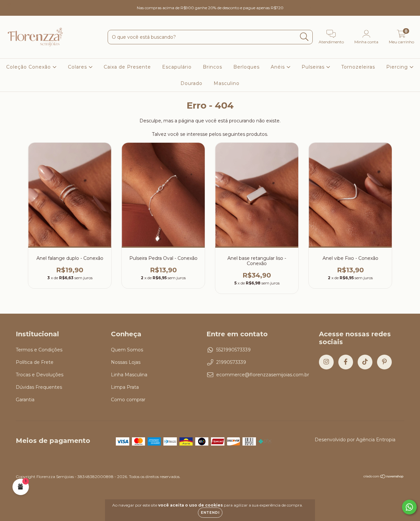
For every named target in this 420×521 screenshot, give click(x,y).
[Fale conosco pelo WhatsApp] (409, 507)
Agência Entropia (375, 440)
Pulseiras (314, 67)
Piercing (398, 67)
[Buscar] (304, 37)
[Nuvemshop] (383, 477)
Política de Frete (34, 362)
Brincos (212, 67)
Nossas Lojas (125, 362)
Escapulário (177, 67)
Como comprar (128, 400)
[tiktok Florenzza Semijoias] (30, 5)
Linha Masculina (129, 375)
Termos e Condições (39, 350)
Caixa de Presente (127, 67)
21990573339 (231, 362)
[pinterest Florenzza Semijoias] (39, 5)
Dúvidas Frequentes (39, 387)
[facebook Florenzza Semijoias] (20, 5)
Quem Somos (127, 350)
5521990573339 (233, 350)
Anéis (278, 67)
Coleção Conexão (29, 67)
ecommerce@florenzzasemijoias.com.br (262, 375)
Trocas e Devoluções (39, 375)
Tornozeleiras (358, 67)
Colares (78, 67)
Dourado (191, 83)
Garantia (25, 400)
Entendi (210, 513)
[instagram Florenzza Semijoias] (10, 5)
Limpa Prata (125, 387)
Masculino (227, 83)
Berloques (246, 67)
